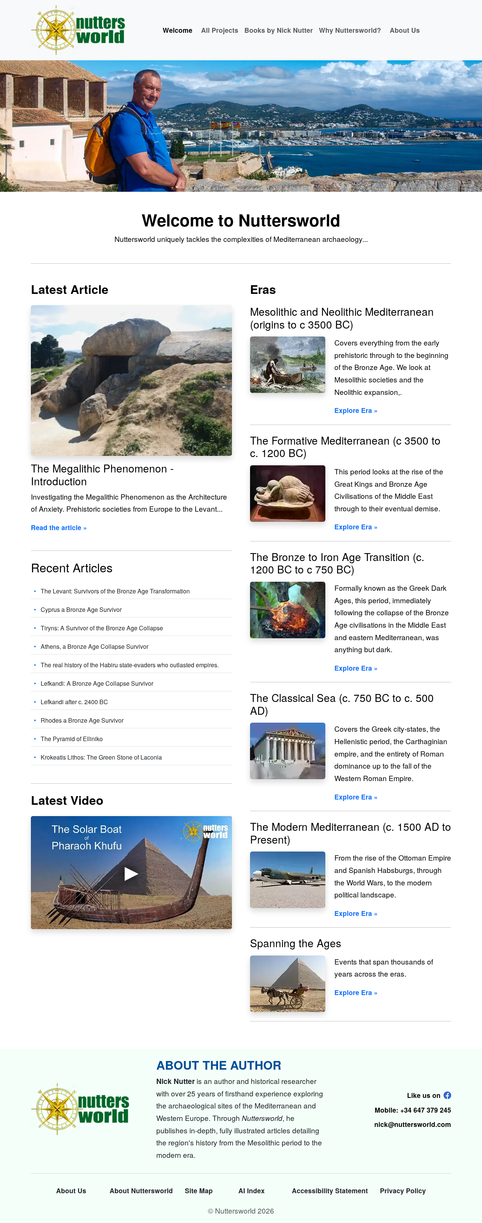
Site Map (199, 1190)
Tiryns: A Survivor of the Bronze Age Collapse (98, 628)
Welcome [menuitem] (177, 30)
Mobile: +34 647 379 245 (413, 1109)
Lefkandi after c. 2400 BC (71, 701)
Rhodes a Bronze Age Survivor (79, 720)
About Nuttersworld (141, 1190)
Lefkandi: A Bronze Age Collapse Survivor (93, 683)
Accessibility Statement (330, 1190)
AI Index (251, 1190)
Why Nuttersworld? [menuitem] (350, 30)
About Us (71, 1190)
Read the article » (59, 527)
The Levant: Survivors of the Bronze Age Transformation (112, 591)
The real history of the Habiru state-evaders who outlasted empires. (126, 664)
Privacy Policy (403, 1190)
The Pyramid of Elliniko (68, 738)
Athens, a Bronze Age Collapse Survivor (91, 646)
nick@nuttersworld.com (412, 1124)
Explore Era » (356, 410)
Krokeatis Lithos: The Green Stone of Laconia (98, 757)
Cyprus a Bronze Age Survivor (78, 609)
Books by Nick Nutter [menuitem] (278, 30)
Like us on (424, 1095)
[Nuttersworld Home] (78, 30)
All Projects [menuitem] (219, 30)
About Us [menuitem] (405, 30)
